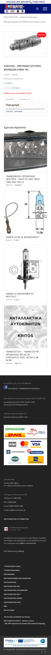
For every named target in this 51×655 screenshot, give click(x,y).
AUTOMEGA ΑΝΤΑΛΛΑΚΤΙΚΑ (18, 528)
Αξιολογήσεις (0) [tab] (24, 99)
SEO (5, 551)
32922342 (9, 111)
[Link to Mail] (45, 652)
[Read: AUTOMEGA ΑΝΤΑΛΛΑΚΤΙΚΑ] (6, 529)
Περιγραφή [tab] (10, 99)
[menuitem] (35, 9)
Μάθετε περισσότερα (28, 543)
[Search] (35, 9)
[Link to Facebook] (41, 652)
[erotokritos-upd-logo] (21, 9)
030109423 (18, 111)
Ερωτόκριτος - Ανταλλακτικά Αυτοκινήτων (24, 388)
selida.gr (21, 551)
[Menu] (42, 9)
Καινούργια (16, 88)
